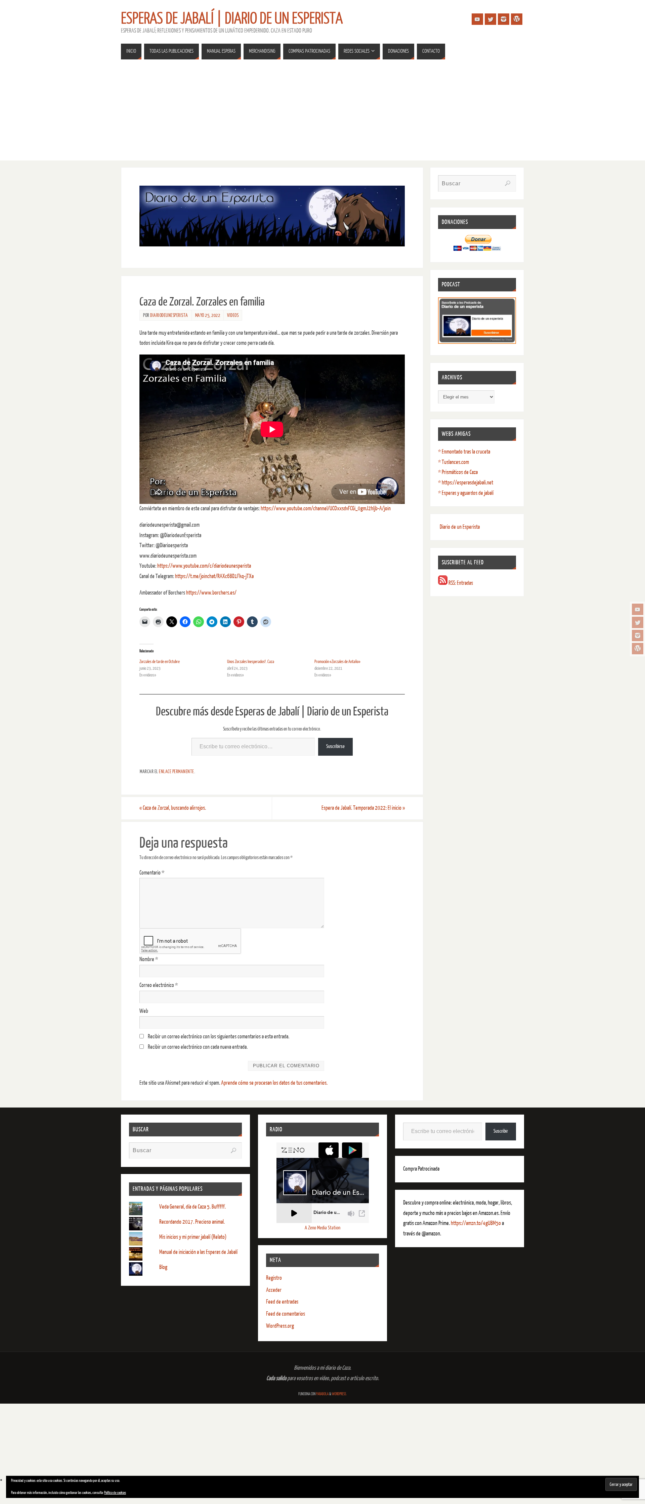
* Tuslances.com (453, 462)
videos (233, 315)
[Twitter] (637, 622)
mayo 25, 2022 (207, 315)
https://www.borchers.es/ (211, 593)
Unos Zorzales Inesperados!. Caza (250, 661)
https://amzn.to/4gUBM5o (476, 1223)
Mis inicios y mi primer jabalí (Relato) (192, 1237)
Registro (274, 1278)
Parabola (322, 1394)
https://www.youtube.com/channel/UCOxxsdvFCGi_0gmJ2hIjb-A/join (326, 508)
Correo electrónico (158, 985)
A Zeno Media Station (322, 1228)
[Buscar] (507, 183)
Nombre (148, 959)
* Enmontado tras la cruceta (464, 452)
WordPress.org (280, 1326)
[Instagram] (637, 635)
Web (143, 1011)
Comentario (151, 872)
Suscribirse (335, 746)
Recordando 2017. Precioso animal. (192, 1222)
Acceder (274, 1290)
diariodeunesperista (169, 315)
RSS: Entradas (460, 583)
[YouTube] (637, 609)
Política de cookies (115, 1493)
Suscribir (500, 1131)
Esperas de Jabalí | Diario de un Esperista (232, 18)
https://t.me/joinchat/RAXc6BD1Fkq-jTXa (214, 576)
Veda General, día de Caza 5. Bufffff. (192, 1207)
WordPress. (339, 1394)
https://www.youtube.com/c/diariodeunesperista (204, 566)
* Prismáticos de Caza (458, 472)
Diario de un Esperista (460, 527)
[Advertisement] (322, 113)
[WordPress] (637, 648)
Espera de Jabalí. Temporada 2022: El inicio (363, 808)
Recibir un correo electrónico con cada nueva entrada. (198, 1047)
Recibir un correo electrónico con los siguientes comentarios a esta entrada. (218, 1036)
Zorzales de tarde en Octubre (159, 661)
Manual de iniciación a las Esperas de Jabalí (198, 1252)
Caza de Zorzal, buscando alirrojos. (172, 808)
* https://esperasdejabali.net (465, 482)
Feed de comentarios (285, 1314)
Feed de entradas (282, 1302)
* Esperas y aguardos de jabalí (465, 493)
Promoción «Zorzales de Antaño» (337, 661)
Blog (163, 1267)
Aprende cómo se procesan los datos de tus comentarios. (274, 1083)
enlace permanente (176, 771)
